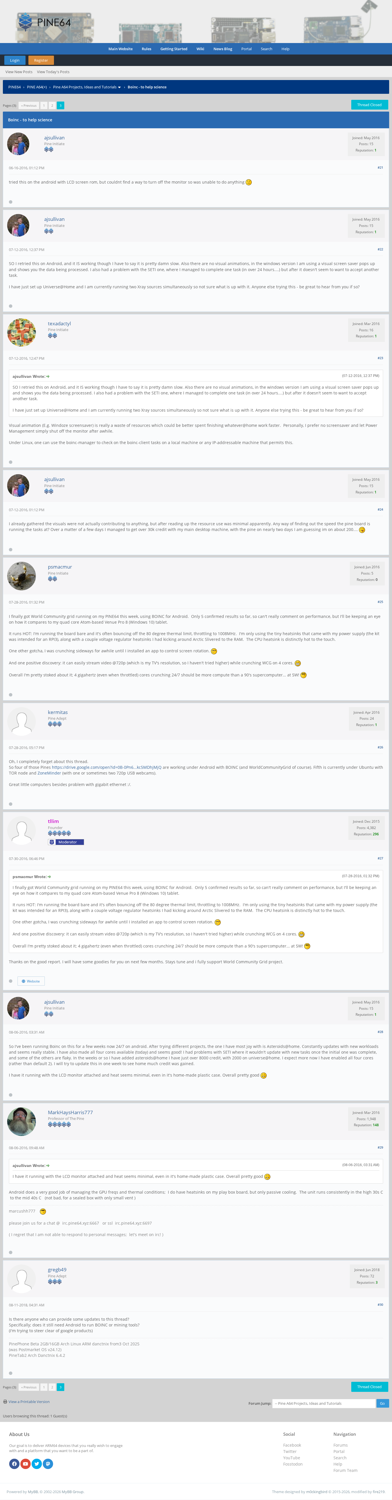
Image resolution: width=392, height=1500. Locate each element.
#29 (380, 1147)
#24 (380, 509)
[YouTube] (25, 1464)
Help (286, 48)
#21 (380, 167)
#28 (380, 1032)
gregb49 (57, 1269)
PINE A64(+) (37, 87)
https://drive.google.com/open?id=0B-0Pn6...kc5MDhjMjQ (107, 767)
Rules (146, 48)
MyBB (33, 1491)
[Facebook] (14, 1464)
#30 (380, 1304)
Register (41, 60)
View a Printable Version (29, 1401)
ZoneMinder (49, 773)
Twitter (290, 1451)
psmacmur (60, 566)
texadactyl (59, 323)
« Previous (28, 105)
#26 (380, 747)
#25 (380, 602)
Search (266, 48)
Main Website (120, 48)
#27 (380, 858)
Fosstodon (293, 1464)
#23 (380, 358)
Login (15, 60)
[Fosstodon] (48, 1464)
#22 (380, 249)
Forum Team (345, 1470)
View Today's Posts (53, 71)
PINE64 (14, 87)
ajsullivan (54, 137)
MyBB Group (73, 1491)
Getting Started (173, 48)
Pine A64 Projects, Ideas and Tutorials (85, 87)
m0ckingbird (316, 1491)
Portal (246, 48)
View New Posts (18, 71)
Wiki (200, 48)
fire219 (379, 1491)
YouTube (291, 1457)
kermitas (58, 712)
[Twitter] (37, 1464)
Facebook (292, 1445)
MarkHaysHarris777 (70, 1112)
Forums (340, 1445)
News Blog (223, 48)
